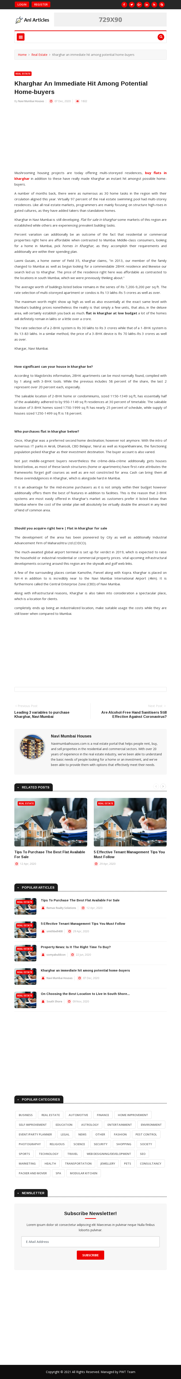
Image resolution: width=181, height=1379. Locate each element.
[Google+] (139, 5)
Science (79, 1144)
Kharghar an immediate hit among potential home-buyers (85, 970)
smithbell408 (55, 931)
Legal (65, 1134)
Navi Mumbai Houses (31, 101)
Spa (58, 1173)
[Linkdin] (147, 5)
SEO (142, 1154)
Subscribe (90, 1255)
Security (100, 1144)
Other (100, 1134)
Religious (57, 1144)
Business (26, 1115)
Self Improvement (33, 1125)
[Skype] (162, 5)
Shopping (123, 1144)
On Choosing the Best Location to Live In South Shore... (85, 994)
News (82, 1134)
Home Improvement (133, 1115)
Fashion (120, 1134)
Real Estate (39, 55)
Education (64, 1125)
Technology (48, 1154)
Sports (24, 1154)
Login (21, 4)
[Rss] (154, 5)
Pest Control (146, 1134)
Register (41, 4)
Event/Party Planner (35, 1134)
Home (22, 55)
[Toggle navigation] (21, 37)
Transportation (78, 1163)
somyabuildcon (56, 955)
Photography (30, 1144)
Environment (151, 1125)
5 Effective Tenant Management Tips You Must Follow (83, 923)
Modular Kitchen (83, 1173)
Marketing (27, 1163)
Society (146, 1144)
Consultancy (150, 1163)
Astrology (90, 1125)
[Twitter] (132, 5)
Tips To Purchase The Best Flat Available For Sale (80, 900)
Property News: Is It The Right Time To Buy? (76, 947)
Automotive (78, 1115)
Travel (72, 1154)
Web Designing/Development (109, 1154)
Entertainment (119, 1125)
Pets (127, 1163)
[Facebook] (124, 5)
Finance (103, 1115)
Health (50, 1163)
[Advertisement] (90, 139)
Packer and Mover (33, 1173)
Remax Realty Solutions (61, 908)
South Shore (54, 1001)
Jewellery (107, 1163)
